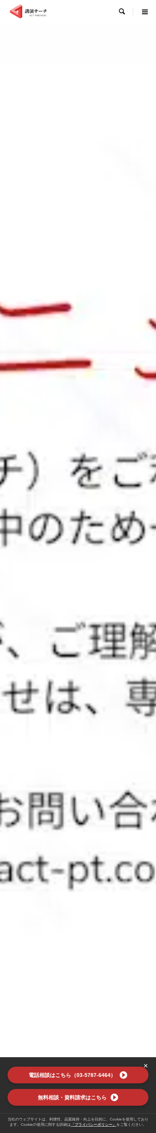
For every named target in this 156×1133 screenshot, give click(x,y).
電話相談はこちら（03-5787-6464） (72, 1075)
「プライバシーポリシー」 (93, 1124)
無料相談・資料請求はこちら (72, 1097)
